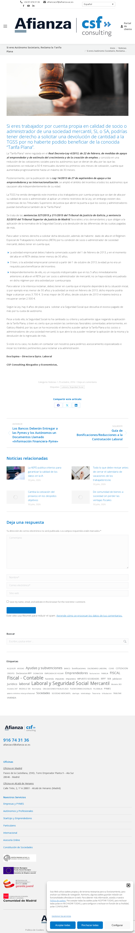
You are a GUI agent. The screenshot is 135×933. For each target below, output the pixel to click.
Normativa (36, 689)
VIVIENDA (11, 697)
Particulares (9, 825)
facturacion (95, 673)
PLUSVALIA (97, 689)
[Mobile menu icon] (5, 26)
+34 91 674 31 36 (32, 1)
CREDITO (10, 673)
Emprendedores (76, 673)
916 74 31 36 (16, 740)
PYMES (107, 688)
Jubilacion (117, 678)
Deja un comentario (87, 382)
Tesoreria (96, 693)
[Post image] (16, 473)
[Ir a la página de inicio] (20, 731)
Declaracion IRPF (24, 673)
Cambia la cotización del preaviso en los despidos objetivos (42, 496)
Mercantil (100, 683)
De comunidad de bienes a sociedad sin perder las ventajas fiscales (108, 496)
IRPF (103, 678)
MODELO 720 (24, 689)
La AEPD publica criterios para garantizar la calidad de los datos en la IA (44, 471)
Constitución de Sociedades (18, 847)
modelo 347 (12, 689)
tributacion (107, 693)
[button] (128, 885)
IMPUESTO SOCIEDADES (88, 678)
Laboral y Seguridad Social (72, 387)
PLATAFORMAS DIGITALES (81, 689)
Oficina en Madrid (12, 768)
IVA (109, 678)
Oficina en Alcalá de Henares (18, 783)
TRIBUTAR (117, 693)
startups (75, 693)
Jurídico (12, 684)
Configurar (117, 925)
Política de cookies (58, 900)
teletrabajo (86, 693)
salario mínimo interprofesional (21, 693)
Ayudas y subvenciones (44, 668)
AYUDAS (20, 668)
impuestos (71, 678)
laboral (24, 684)
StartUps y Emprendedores (17, 818)
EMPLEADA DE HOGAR (54, 673)
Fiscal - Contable (25, 678)
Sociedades (43, 693)
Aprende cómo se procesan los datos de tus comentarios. (89, 615)
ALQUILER (11, 668)
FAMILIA (104, 673)
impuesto (59, 678)
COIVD (111, 668)
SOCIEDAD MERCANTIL (61, 693)
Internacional (10, 832)
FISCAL (115, 673)
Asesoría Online (11, 840)
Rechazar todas (90, 925)
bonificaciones (79, 668)
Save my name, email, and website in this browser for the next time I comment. (48, 601)
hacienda (49, 678)
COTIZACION (122, 668)
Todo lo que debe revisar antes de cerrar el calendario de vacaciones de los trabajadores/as (110, 474)
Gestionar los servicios (61, 916)
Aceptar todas (62, 925)
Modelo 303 (116, 684)
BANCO (67, 668)
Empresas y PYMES (13, 803)
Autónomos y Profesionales (18, 811)
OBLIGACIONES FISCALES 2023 (55, 689)
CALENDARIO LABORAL (97, 668)
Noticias (52, 382)
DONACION (38, 673)
